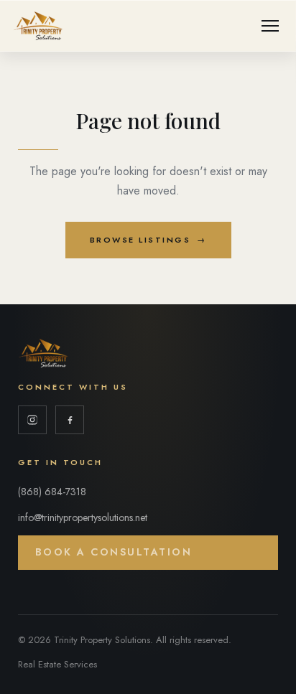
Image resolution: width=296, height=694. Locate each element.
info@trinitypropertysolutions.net (82, 517)
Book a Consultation (114, 552)
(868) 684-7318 (52, 491)
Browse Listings (148, 239)
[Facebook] (69, 419)
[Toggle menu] (270, 26)
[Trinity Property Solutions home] (38, 25)
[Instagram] (32, 419)
